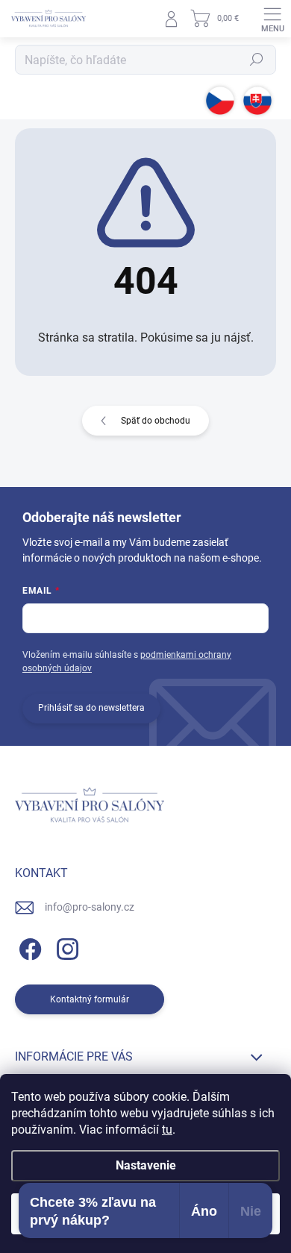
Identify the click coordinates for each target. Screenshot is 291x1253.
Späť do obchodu (155, 420)
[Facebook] (28, 947)
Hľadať (256, 59)
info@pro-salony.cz (89, 907)
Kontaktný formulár (89, 999)
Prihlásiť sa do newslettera (91, 708)
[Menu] (272, 18)
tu (167, 1129)
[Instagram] (65, 947)
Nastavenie (146, 1165)
